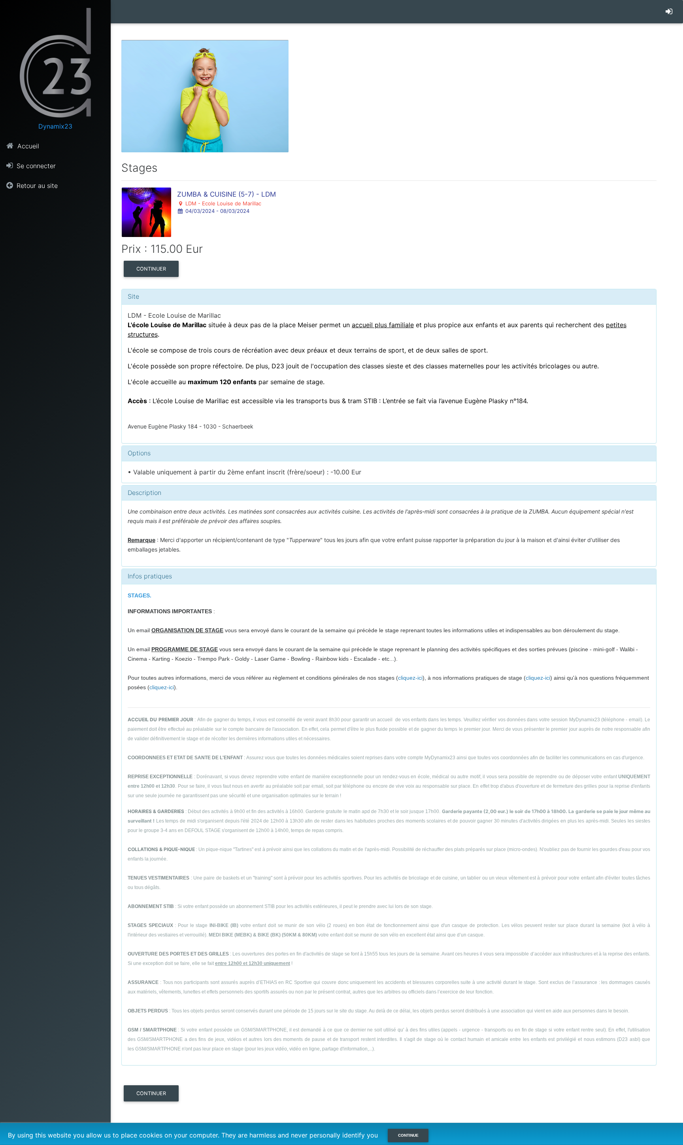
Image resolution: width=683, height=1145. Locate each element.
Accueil (27, 146)
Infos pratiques (150, 576)
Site (133, 296)
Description (144, 493)
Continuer (151, 269)
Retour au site (36, 186)
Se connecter (35, 166)
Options (139, 453)
